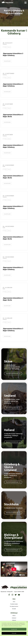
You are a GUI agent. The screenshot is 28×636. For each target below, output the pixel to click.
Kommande (8, 30)
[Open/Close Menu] (25, 2)
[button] (13, 373)
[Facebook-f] (9, 595)
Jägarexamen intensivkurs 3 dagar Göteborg (13, 54)
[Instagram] (12, 595)
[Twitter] (16, 595)
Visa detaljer (7, 61)
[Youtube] (19, 595)
